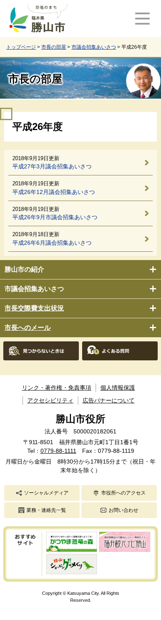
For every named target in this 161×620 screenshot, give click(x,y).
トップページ (21, 47)
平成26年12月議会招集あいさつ (53, 192)
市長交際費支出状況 (34, 308)
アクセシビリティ (50, 400)
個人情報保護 (117, 387)
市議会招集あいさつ (93, 47)
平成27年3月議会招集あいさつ (52, 166)
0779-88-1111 (58, 450)
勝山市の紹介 (24, 269)
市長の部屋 (53, 47)
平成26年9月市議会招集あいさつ (54, 217)
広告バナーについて (109, 400)
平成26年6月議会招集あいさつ (52, 242)
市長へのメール (28, 327)
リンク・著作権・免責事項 (56, 387)
